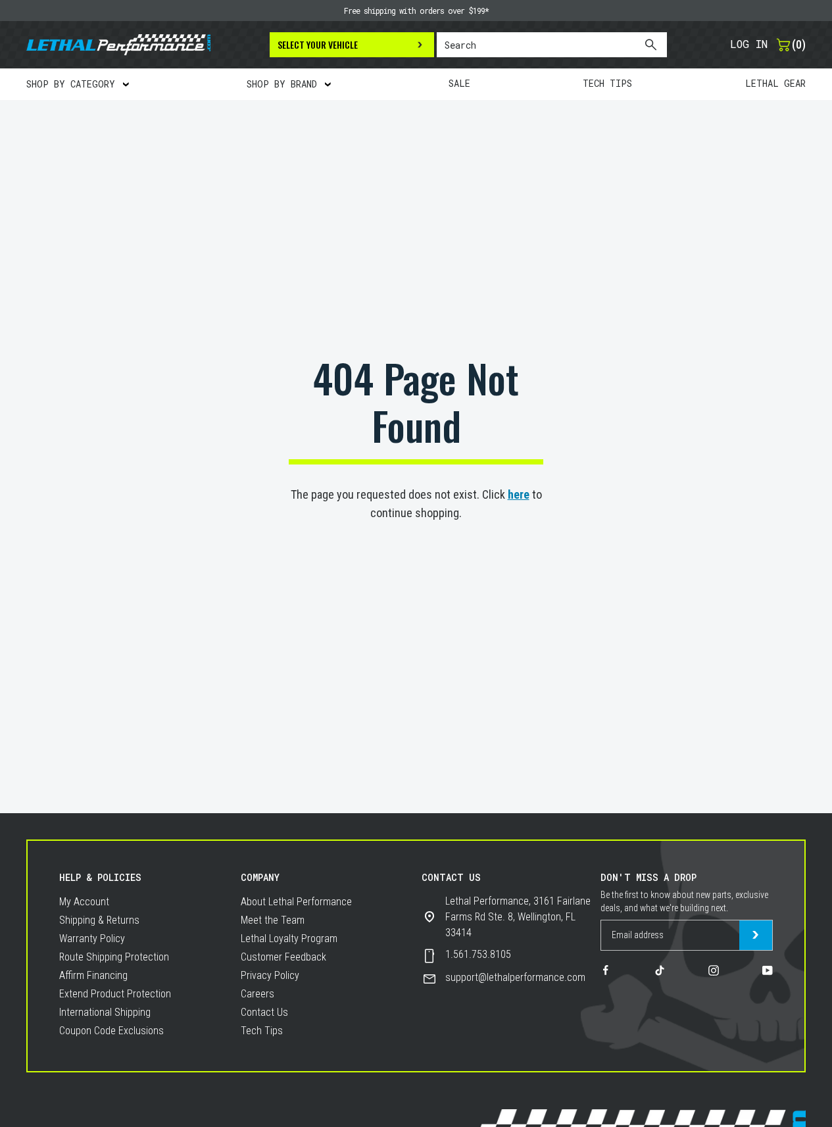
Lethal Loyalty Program (289, 938)
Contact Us (264, 1012)
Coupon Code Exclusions (111, 1030)
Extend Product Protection (115, 994)
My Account (84, 901)
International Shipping (105, 1012)
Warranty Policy (92, 938)
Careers (257, 994)
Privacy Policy (270, 975)
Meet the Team (273, 920)
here (518, 494)
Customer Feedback (283, 957)
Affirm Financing (93, 975)
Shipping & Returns (99, 920)
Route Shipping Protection (114, 957)
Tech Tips (262, 1030)
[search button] (650, 45)
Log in (749, 44)
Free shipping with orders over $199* (416, 10)
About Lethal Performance (296, 901)
